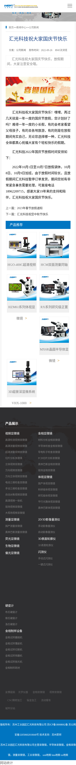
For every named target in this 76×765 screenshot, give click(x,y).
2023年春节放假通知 (30, 208)
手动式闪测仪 (45, 558)
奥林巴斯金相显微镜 (49, 464)
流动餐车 (46, 700)
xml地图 (47, 755)
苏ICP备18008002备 (57, 724)
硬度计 (9, 605)
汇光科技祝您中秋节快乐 (32, 214)
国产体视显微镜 (46, 483)
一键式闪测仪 (45, 564)
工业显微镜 (33, 755)
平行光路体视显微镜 (49, 501)
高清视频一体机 (13, 500)
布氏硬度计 (11, 612)
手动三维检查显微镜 (16, 488)
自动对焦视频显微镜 (16, 494)
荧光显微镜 (12, 538)
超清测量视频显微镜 (16, 452)
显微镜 (43, 745)
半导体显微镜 (56, 745)
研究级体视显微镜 (48, 495)
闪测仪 (42, 551)
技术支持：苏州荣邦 (50, 734)
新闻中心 (21, 27)
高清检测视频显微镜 (16, 440)
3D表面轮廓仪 (47, 538)
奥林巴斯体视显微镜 (49, 507)
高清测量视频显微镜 (16, 446)
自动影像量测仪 (46, 532)
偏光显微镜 (12, 553)
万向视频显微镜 (13, 470)
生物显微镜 (12, 545)
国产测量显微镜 (13, 526)
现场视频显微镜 (13, 506)
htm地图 (56, 755)
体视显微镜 (45, 477)
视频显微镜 (12, 433)
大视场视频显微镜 (15, 513)
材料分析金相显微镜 (49, 440)
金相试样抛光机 (13, 661)
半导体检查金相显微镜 (50, 446)
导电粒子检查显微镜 (49, 452)
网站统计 (6, 763)
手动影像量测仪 (46, 526)
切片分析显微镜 (13, 458)
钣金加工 (31, 700)
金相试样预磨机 (13, 655)
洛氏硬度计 (11, 624)
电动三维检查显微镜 (16, 482)
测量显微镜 (12, 519)
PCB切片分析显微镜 (49, 458)
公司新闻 (34, 27)
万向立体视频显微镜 (16, 476)
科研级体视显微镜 (48, 489)
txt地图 (64, 755)
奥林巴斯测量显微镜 (16, 532)
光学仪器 (23, 692)
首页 (11, 27)
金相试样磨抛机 (13, 637)
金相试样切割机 (13, 649)
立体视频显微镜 (13, 464)
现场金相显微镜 (46, 470)
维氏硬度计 (11, 618)
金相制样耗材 (12, 668)
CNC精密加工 (14, 700)
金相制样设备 (13, 631)
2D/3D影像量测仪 (49, 519)
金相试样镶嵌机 (13, 643)
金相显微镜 (45, 433)
